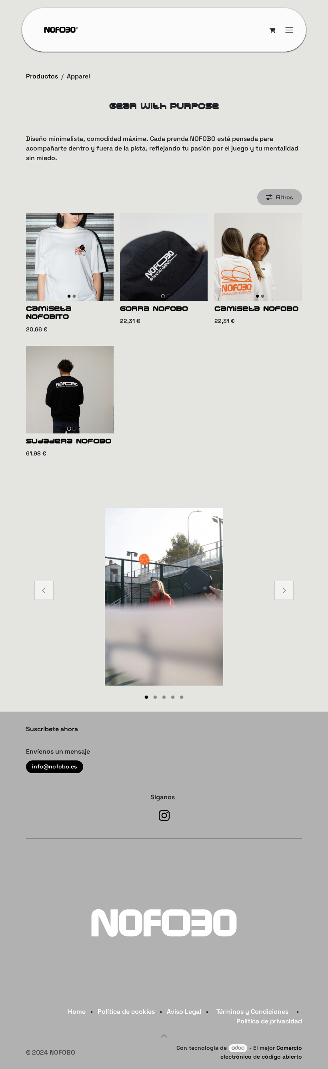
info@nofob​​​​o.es (54, 766)
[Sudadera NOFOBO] (70, 389)
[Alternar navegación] (289, 30)
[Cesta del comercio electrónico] (272, 30)
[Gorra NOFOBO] (164, 257)
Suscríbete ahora (52, 729)
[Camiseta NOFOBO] (258, 257)
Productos (42, 76)
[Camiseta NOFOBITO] (70, 257)
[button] (164, 1035)
